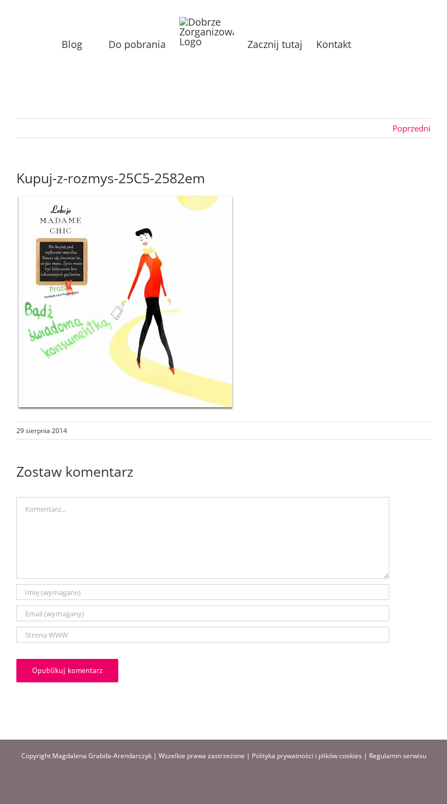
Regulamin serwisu (397, 755)
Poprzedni (411, 128)
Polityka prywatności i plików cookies (307, 755)
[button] (368, 44)
